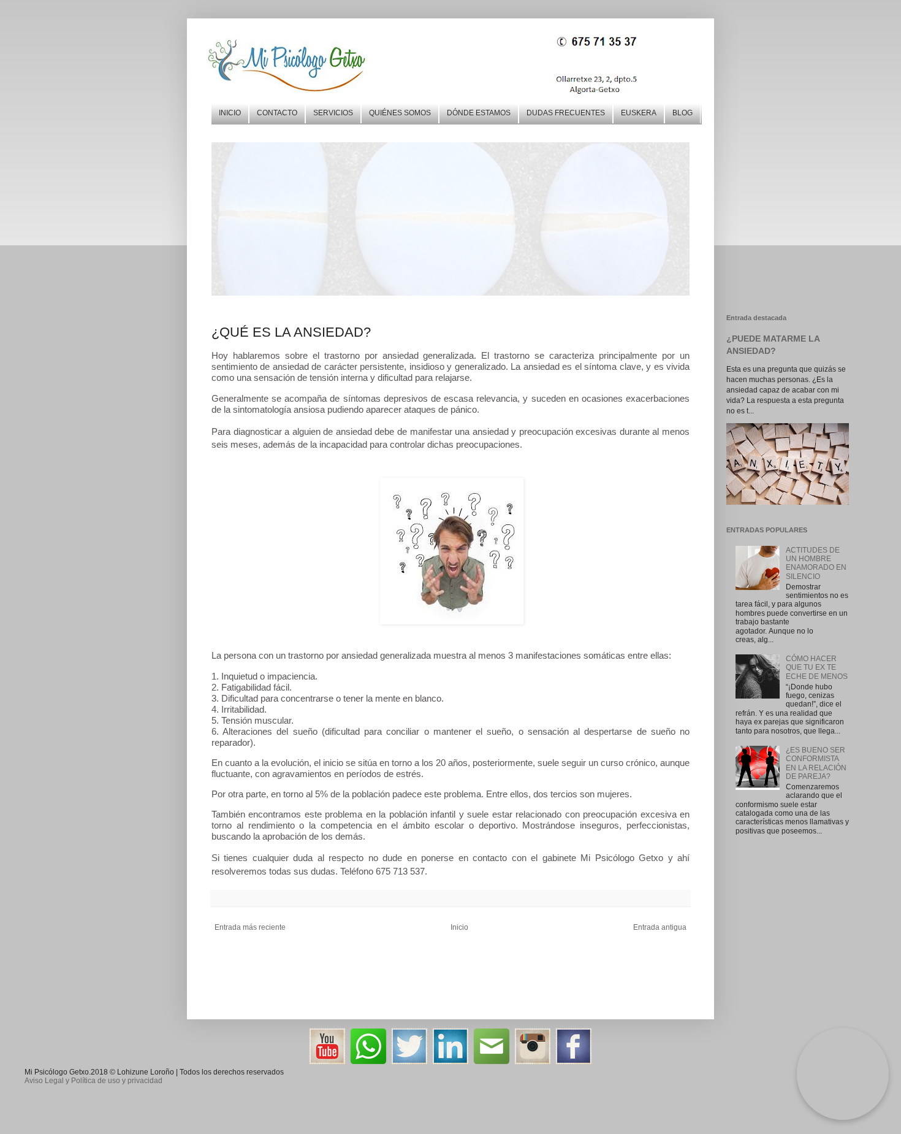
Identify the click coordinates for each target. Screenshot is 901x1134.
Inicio (459, 927)
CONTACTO (277, 113)
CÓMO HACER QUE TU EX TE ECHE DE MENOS (817, 667)
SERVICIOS (333, 113)
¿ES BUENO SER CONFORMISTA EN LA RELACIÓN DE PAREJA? (816, 763)
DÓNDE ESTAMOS (479, 113)
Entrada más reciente (250, 927)
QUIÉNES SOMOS (400, 113)
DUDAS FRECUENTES (566, 113)
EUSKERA (638, 113)
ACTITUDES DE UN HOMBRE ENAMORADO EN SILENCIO (816, 563)
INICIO (230, 113)
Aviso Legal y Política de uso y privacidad (93, 1080)
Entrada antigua (659, 927)
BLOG (682, 113)
